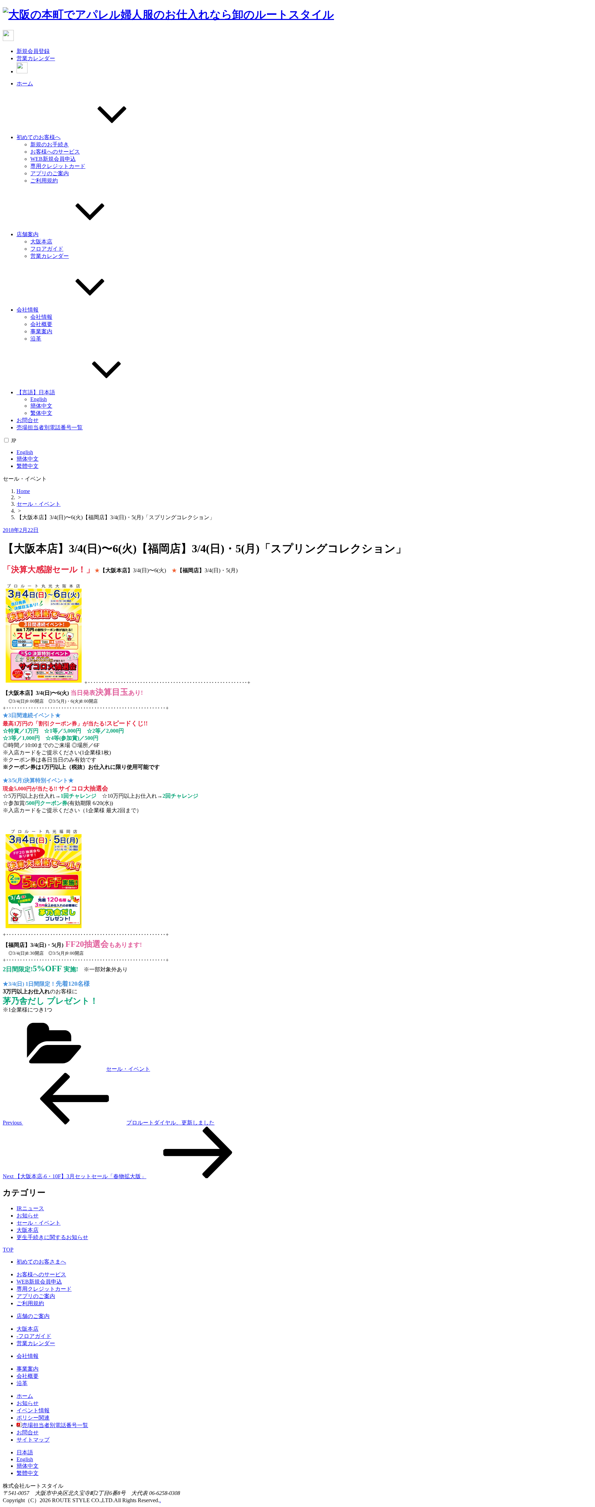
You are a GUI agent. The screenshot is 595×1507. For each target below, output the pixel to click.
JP (13, 440)
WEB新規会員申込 (53, 159)
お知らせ (28, 1215)
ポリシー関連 (33, 1418)
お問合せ (28, 420)
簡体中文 (41, 406)
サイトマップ (33, 1440)
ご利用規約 (44, 181)
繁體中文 (28, 466)
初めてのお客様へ (39, 137)
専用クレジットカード (57, 166)
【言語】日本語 (36, 392)
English (38, 399)
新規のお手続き (49, 144)
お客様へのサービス (55, 152)
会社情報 (28, 310)
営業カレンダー (36, 58)
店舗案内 (28, 234)
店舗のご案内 (33, 1316)
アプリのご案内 (49, 173)
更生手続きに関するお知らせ (52, 1237)
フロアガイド (46, 249)
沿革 (35, 339)
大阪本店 (41, 241)
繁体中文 (41, 413)
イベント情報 (33, 1410)
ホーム (25, 83)
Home (23, 491)
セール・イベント (39, 504)
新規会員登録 (33, 51)
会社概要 (41, 324)
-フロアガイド (34, 1336)
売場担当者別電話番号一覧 (50, 427)
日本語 (25, 1452)
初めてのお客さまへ (41, 1262)
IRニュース (30, 1208)
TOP (8, 1250)
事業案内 (41, 331)
